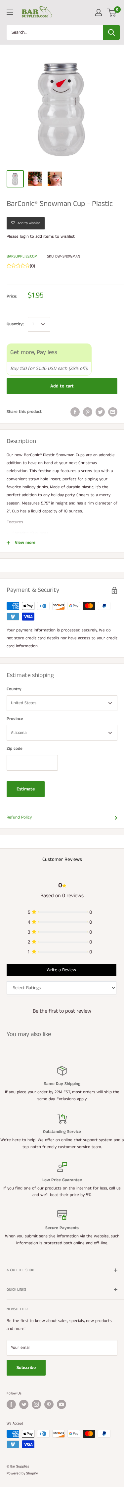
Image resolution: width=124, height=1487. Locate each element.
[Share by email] (112, 412)
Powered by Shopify (22, 1473)
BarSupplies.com (22, 256)
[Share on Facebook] (75, 412)
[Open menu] (10, 12)
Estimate (26, 789)
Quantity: (15, 324)
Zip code (14, 748)
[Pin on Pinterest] (87, 412)
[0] (112, 13)
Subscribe (26, 1367)
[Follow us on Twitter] (23, 1404)
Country (14, 689)
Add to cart (62, 386)
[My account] (98, 12)
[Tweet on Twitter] (100, 412)
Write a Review (61, 970)
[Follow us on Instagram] (36, 1404)
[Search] (111, 32)
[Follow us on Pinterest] (49, 1404)
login (24, 236)
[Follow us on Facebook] (11, 1404)
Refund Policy (19, 817)
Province (15, 719)
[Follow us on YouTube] (61, 1404)
